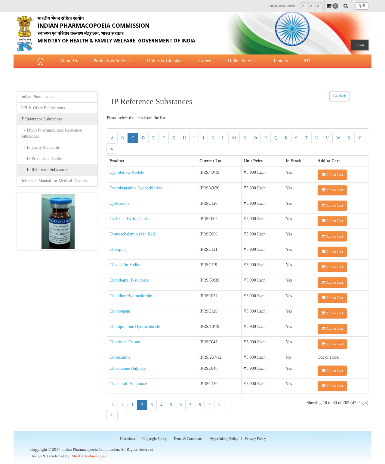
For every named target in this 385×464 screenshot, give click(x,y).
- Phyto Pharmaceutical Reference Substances (51, 133)
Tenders (280, 60)
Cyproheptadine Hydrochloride (135, 188)
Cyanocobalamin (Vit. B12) (132, 234)
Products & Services (112, 60)
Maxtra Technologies (89, 456)
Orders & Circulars (165, 60)
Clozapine (117, 249)
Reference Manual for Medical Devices (53, 181)
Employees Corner (107, 75)
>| (112, 415)
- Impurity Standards (40, 147)
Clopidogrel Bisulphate (129, 280)
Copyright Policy (154, 439)
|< (112, 405)
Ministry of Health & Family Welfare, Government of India (116, 29)
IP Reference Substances (41, 119)
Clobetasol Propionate (128, 383)
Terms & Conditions (188, 439)
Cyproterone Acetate (126, 172)
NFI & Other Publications (42, 108)
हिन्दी (362, 6)
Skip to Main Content (282, 6)
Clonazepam (119, 311)
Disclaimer (127, 439)
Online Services (242, 60)
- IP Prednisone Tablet (41, 158)
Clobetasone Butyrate (127, 368)
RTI (306, 60)
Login (360, 45)
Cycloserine (119, 203)
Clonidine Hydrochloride (130, 296)
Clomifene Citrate (124, 342)
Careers (205, 60)
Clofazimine (119, 357)
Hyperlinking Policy (223, 439)
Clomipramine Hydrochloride (134, 326)
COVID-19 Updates (55, 75)
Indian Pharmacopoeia (39, 97)
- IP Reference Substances (44, 169)
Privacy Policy (255, 439)
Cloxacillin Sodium (126, 265)
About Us (69, 60)
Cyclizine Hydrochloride (130, 218)
